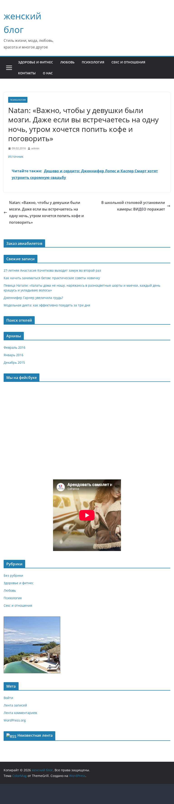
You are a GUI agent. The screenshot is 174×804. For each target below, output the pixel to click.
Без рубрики (13, 575)
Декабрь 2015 (14, 362)
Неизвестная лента (35, 735)
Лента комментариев (20, 713)
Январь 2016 (13, 355)
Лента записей (15, 705)
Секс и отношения (128, 62)
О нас (48, 73)
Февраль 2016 (14, 347)
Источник (15, 156)
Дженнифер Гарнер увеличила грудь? (33, 298)
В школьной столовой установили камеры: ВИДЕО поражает (133, 206)
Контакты (27, 73)
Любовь (67, 62)
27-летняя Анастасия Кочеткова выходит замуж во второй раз (52, 270)
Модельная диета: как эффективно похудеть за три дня (47, 305)
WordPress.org (15, 720)
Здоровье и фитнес (35, 62)
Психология (93, 62)
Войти (8, 698)
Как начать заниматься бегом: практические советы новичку (52, 278)
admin (35, 148)
